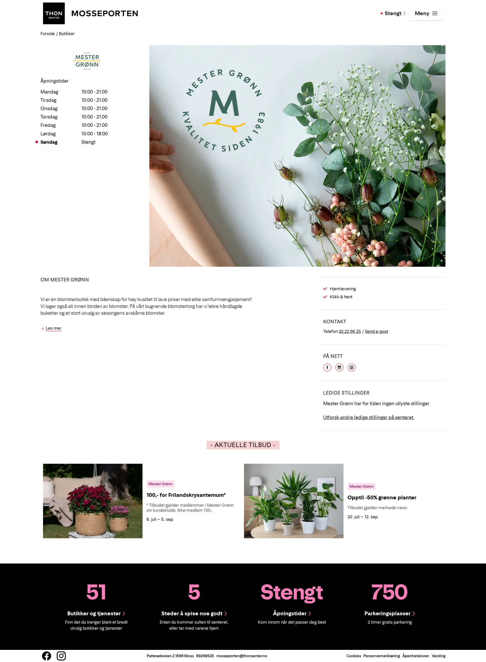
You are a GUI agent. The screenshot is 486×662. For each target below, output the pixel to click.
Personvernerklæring (381, 656)
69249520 (205, 656)
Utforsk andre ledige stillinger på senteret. (368, 417)
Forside (47, 33)
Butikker (67, 33)
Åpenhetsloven (415, 656)
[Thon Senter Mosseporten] (90, 12)
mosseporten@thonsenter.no (241, 656)
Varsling (439, 656)
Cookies (354, 656)
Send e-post (376, 331)
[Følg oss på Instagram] (61, 656)
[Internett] (352, 367)
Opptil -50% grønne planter (382, 498)
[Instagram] (339, 367)
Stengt (393, 13)
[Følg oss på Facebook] (46, 656)
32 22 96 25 (350, 331)
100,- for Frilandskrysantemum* (186, 495)
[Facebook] (327, 367)
